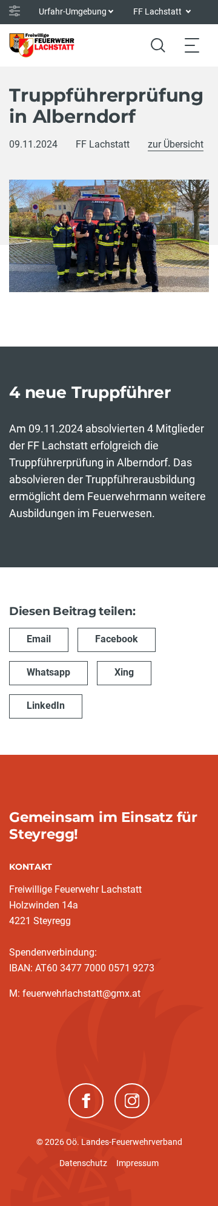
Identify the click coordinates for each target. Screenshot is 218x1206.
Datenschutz (83, 1163)
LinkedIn (46, 705)
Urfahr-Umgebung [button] (73, 11)
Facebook (116, 639)
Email (39, 639)
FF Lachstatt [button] (158, 11)
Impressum (137, 1163)
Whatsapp (48, 672)
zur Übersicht (175, 144)
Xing (124, 672)
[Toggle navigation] (192, 45)
